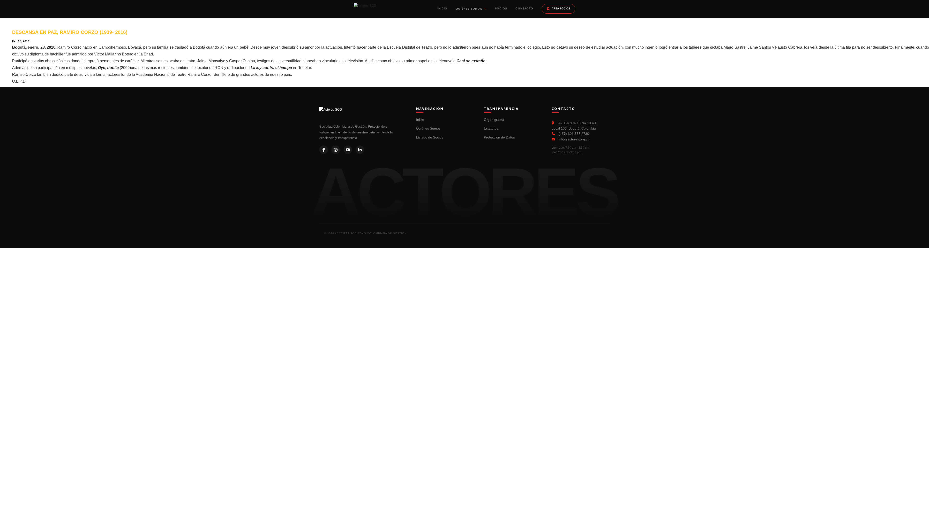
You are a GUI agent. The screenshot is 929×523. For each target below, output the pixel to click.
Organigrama (494, 120)
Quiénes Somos (469, 8)
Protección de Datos (499, 137)
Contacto (524, 8)
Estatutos (491, 128)
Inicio (442, 8)
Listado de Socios (429, 137)
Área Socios (561, 8)
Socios (501, 8)
